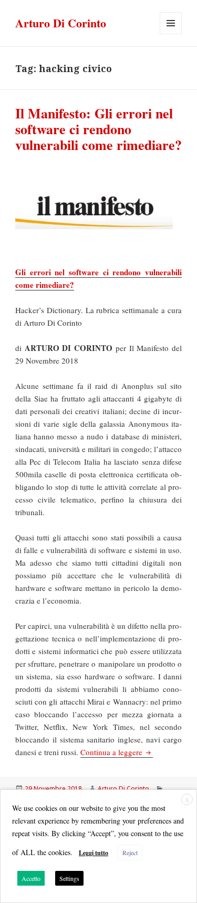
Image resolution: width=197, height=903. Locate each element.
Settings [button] (69, 878)
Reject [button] (130, 852)
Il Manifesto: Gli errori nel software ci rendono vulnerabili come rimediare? (98, 129)
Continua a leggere (116, 752)
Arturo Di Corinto (60, 23)
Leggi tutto (93, 852)
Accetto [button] (31, 878)
